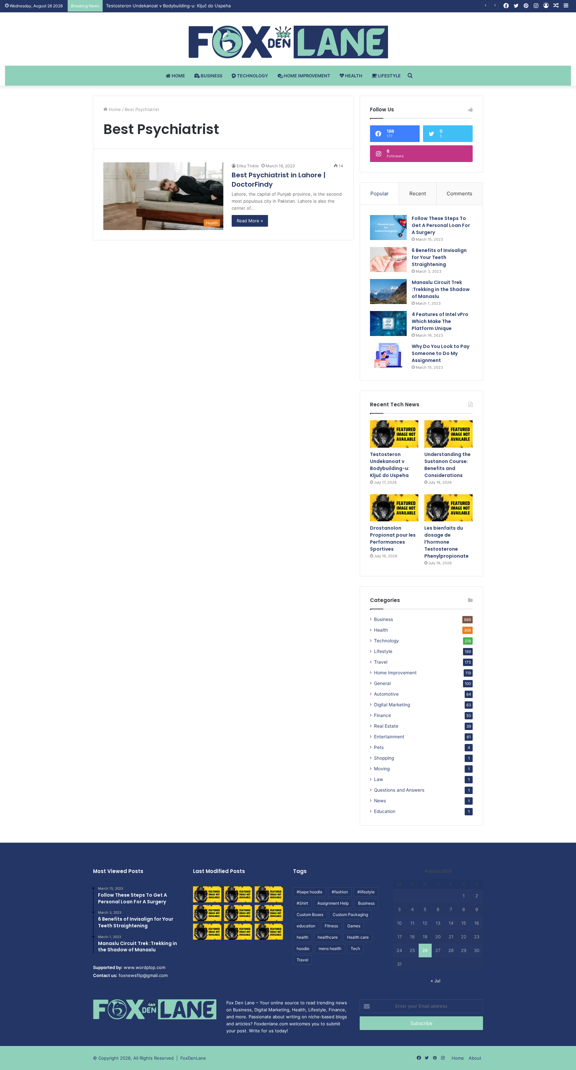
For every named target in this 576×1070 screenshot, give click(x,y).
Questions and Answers (399, 790)
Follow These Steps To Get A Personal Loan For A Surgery (441, 225)
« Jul (435, 980)
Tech (355, 948)
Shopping (384, 758)
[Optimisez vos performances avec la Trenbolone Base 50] (269, 913)
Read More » (250, 220)
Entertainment (389, 736)
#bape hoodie (309, 891)
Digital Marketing (392, 704)
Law (378, 779)
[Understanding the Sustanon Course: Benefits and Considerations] (448, 434)
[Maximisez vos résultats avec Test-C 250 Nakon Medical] (207, 932)
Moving (382, 768)
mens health (330, 948)
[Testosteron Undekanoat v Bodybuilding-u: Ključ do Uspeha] (394, 434)
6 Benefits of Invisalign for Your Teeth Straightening (439, 257)
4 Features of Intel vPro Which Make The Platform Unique (440, 321)
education (306, 925)
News (380, 800)
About (475, 1058)
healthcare (328, 937)
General (382, 683)
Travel (380, 662)
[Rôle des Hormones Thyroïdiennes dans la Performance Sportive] (238, 932)
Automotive (386, 694)
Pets (379, 747)
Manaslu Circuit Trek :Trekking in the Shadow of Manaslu (441, 289)
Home (178, 75)
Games (353, 925)
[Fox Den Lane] (288, 42)
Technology (252, 75)
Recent (417, 193)
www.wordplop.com (144, 967)
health (302, 937)
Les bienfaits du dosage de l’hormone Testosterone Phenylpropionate (446, 542)
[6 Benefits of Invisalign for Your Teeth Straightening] (388, 259)
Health (353, 75)
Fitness (331, 925)
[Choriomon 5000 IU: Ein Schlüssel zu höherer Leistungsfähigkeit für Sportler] (207, 894)
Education (384, 811)
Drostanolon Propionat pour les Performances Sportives (393, 538)
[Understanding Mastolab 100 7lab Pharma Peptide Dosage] (269, 932)
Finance (382, 715)
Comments (459, 193)
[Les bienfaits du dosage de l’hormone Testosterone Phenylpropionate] (448, 508)
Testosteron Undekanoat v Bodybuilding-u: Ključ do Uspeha (168, 5)
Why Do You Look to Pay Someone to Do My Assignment (440, 353)
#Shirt (302, 903)
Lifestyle (389, 75)
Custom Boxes (310, 914)
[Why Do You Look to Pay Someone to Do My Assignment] (388, 355)
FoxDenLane (193, 1058)
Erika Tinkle (248, 165)
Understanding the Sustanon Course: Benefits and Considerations (447, 465)
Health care (358, 937)
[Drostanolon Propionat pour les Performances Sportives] (394, 508)
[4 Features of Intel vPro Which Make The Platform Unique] (388, 323)
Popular (379, 193)
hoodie (303, 948)
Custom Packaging (350, 914)
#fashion (340, 891)
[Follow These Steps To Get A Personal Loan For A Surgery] (388, 227)
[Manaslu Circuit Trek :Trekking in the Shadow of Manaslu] (388, 291)
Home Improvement (306, 75)
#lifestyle (366, 891)
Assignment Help (333, 903)
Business (211, 75)
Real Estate (386, 726)
